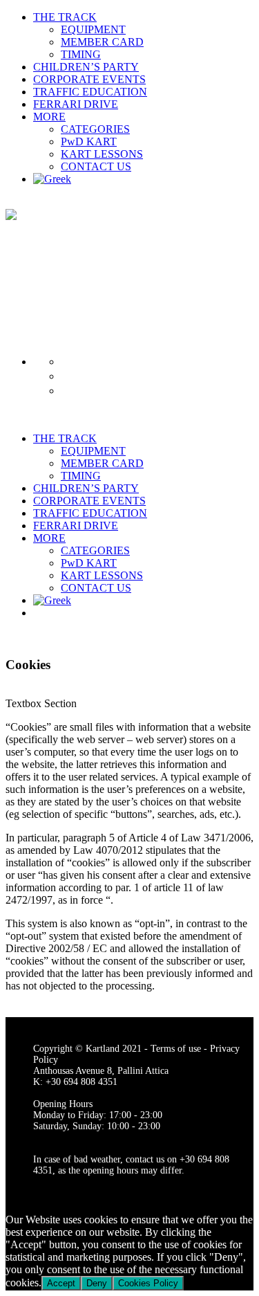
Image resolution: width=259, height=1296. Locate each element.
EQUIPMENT (93, 29)
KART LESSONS (102, 154)
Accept (61, 1283)
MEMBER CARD (102, 42)
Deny (96, 1283)
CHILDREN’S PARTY (86, 67)
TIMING (81, 54)
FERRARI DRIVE (75, 104)
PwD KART (89, 141)
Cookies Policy (148, 1283)
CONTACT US (96, 166)
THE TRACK (65, 17)
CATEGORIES (95, 129)
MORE (49, 116)
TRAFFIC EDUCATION (90, 92)
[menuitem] (52, 179)
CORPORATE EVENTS (89, 79)
